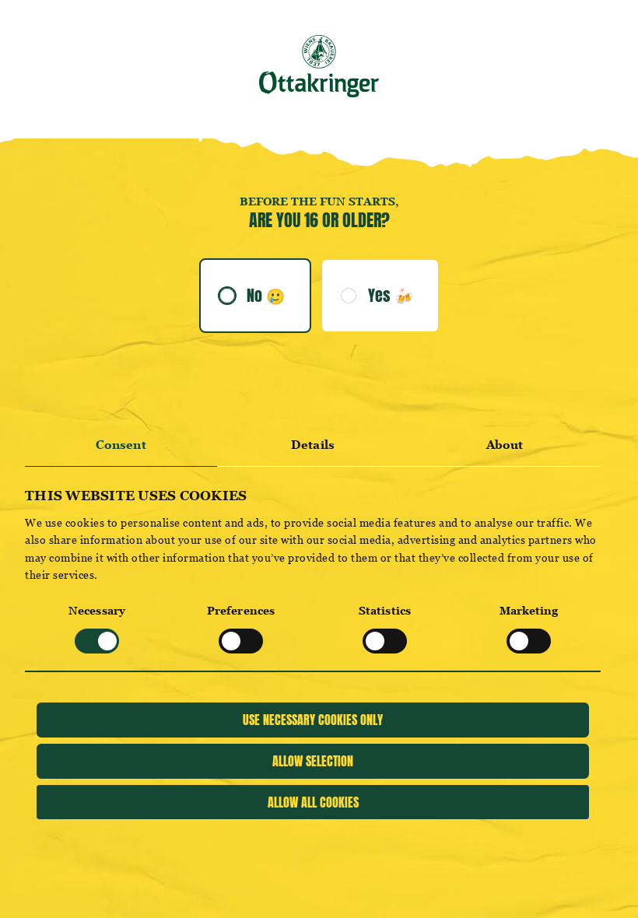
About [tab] (505, 444)
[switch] (241, 641)
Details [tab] (313, 444)
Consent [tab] (121, 444)
